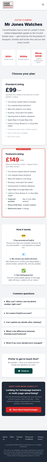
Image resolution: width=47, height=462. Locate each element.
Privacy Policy (40, 438)
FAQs (12, 437)
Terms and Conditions (29, 438)
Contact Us (19, 438)
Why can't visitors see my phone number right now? (20, 302)
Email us (25, 371)
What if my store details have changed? (24, 343)
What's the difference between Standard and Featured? (19, 332)
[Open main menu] (43, 4)
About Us (5, 438)
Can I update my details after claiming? (23, 322)
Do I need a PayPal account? (19, 313)
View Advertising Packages (25, 410)
